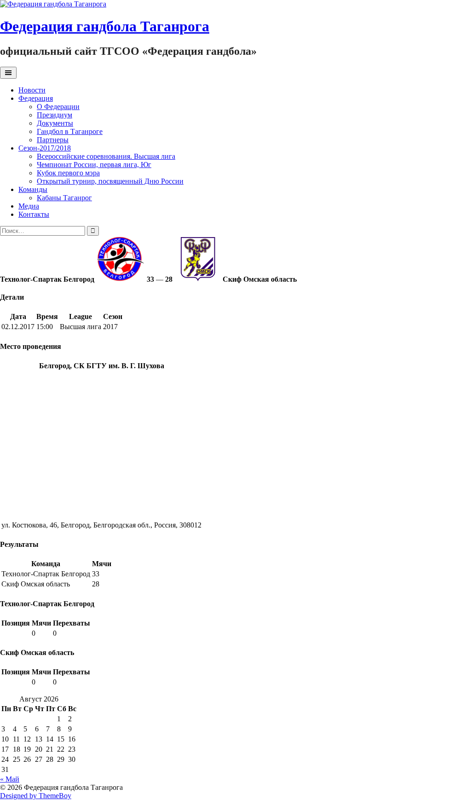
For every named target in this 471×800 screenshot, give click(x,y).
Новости (32, 90)
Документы (55, 123)
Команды (32, 189)
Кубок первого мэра (68, 173)
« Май (9, 779)
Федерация (35, 98)
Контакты (33, 214)
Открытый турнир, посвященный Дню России (110, 181)
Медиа (28, 206)
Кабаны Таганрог (64, 198)
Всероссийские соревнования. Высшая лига (106, 156)
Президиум (54, 115)
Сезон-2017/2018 (44, 148)
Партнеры (53, 140)
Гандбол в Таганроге (70, 131)
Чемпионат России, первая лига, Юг (94, 164)
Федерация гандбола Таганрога (104, 26)
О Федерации (58, 106)
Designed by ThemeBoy (35, 796)
